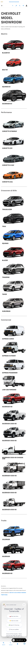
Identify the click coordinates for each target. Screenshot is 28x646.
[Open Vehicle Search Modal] (13, 6)
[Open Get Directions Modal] (23, 6)
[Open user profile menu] (26, 5)
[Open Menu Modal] (2, 6)
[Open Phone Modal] (20, 6)
